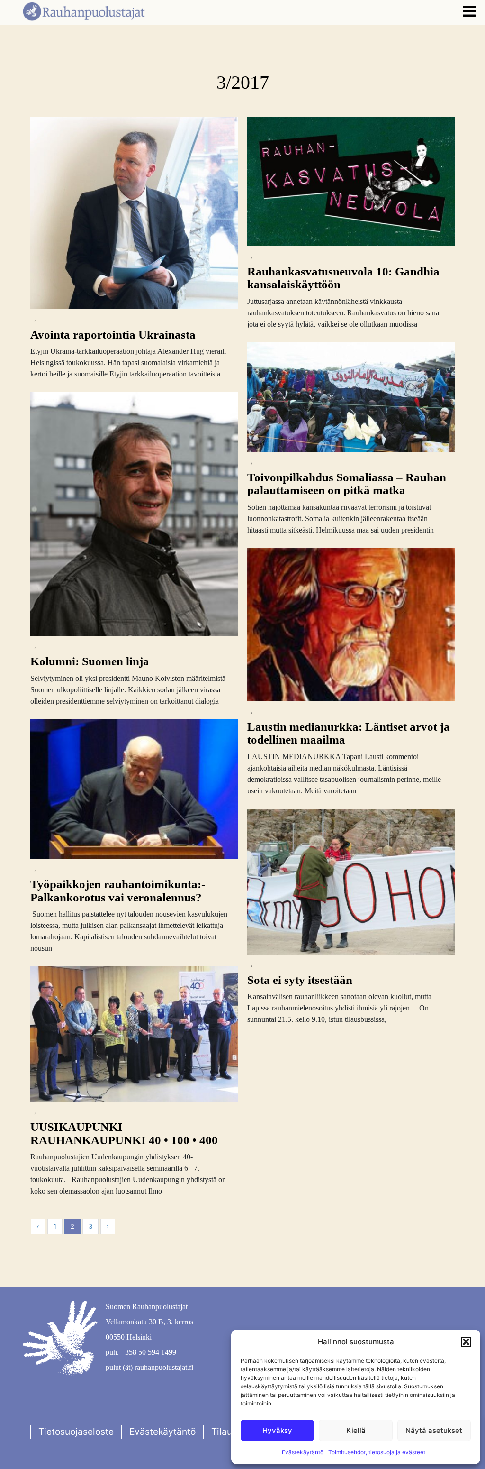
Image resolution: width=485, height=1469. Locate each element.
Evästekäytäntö (302, 1452)
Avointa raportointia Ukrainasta (113, 334)
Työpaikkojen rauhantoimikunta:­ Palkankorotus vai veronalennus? (117, 891)
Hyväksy (277, 1430)
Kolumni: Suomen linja (89, 661)
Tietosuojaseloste (76, 1431)
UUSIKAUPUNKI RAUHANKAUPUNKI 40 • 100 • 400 (124, 1133)
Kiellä (356, 1430)
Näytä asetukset (433, 1430)
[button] (466, 1342)
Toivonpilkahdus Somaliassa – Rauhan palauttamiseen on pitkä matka (346, 484)
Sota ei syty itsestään (299, 979)
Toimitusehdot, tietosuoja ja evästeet (376, 1452)
